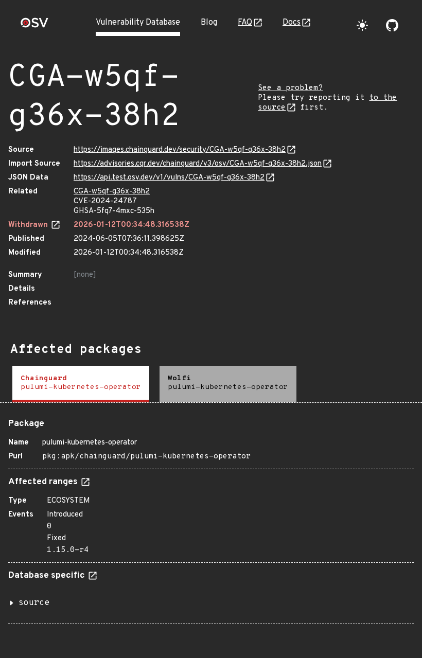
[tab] (80, 384)
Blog (209, 22)
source (34, 603)
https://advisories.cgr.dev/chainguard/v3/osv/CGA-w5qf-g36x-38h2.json (198, 164)
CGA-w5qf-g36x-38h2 (112, 192)
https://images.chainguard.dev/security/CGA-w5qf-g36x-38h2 (180, 150)
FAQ (245, 22)
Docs (292, 22)
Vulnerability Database (138, 22)
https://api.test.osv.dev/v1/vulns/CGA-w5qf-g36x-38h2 (169, 178)
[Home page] (34, 26)
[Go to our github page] (392, 25)
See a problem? (290, 88)
